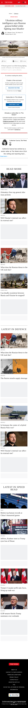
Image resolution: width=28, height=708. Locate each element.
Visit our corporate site (19, 702)
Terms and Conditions (14, 674)
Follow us (16, 61)
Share (5, 61)
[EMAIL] (10, 145)
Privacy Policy (14, 677)
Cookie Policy (14, 679)
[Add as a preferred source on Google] (14, 695)
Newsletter (24, 61)
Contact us (17, 129)
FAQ (14, 684)
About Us (14, 669)
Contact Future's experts (14, 672)
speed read (14, 16)
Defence (16, 13)
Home (10, 13)
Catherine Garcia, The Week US (15, 32)
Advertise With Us (14, 682)
